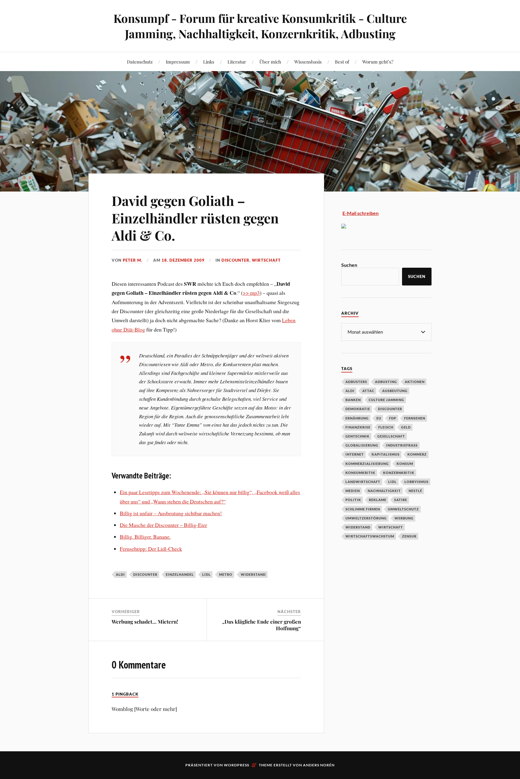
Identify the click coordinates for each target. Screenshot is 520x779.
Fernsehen (414, 418)
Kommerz (417, 454)
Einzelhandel (180, 574)
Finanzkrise (357, 427)
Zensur (409, 536)
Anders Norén (319, 765)
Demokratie (357, 409)
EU (378, 418)
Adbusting (386, 382)
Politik (353, 500)
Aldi (120, 574)
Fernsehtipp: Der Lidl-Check (151, 548)
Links (208, 61)
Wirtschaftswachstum (369, 536)
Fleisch (385, 427)
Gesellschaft (391, 436)
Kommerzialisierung (367, 464)
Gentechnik (357, 436)
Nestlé (415, 491)
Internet (354, 454)
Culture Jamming (386, 400)
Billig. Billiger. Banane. (145, 536)
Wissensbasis (308, 61)
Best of (342, 61)
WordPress (236, 765)
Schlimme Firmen (362, 509)
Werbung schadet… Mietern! (145, 621)
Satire (400, 500)
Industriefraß (402, 445)
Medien (352, 491)
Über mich (270, 61)
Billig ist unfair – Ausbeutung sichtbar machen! (171, 513)
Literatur (237, 61)
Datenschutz (140, 61)
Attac (368, 391)
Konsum (405, 464)
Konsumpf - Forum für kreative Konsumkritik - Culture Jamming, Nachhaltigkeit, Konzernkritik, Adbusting (260, 26)
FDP (392, 418)
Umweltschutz (403, 509)
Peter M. (132, 260)
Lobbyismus (416, 482)
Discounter (235, 260)
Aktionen (415, 382)
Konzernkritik (398, 473)
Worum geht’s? (377, 61)
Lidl (206, 574)
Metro (225, 574)
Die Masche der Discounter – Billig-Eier (163, 524)
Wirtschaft (266, 260)
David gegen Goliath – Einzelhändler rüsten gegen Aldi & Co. (195, 218)
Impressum (178, 61)
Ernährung (357, 418)
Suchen (349, 265)
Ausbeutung (394, 391)
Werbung (404, 518)
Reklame (377, 500)
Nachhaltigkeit (384, 491)
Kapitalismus (386, 454)
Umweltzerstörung (366, 518)
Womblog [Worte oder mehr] (144, 709)
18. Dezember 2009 (183, 260)
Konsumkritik (360, 473)
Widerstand (253, 574)
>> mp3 (251, 292)
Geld (406, 427)
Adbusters (356, 382)
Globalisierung (361, 445)
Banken (353, 400)
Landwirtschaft (362, 482)
